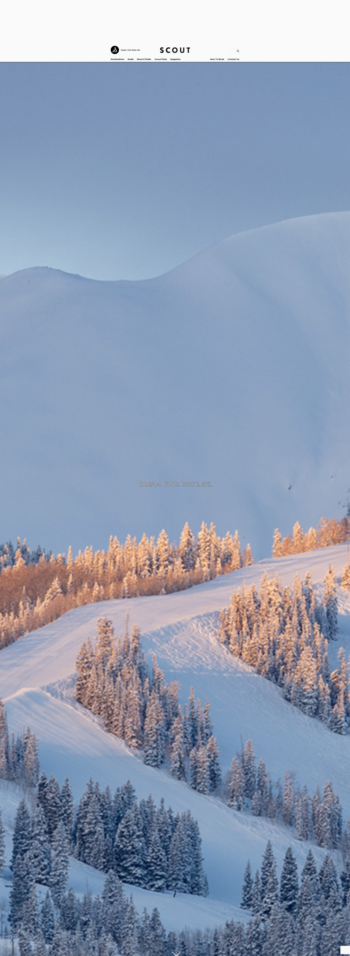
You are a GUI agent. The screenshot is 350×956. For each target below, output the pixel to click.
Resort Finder (144, 59)
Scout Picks (161, 59)
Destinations (117, 59)
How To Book (217, 59)
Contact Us (233, 59)
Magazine (175, 59)
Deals (131, 59)
